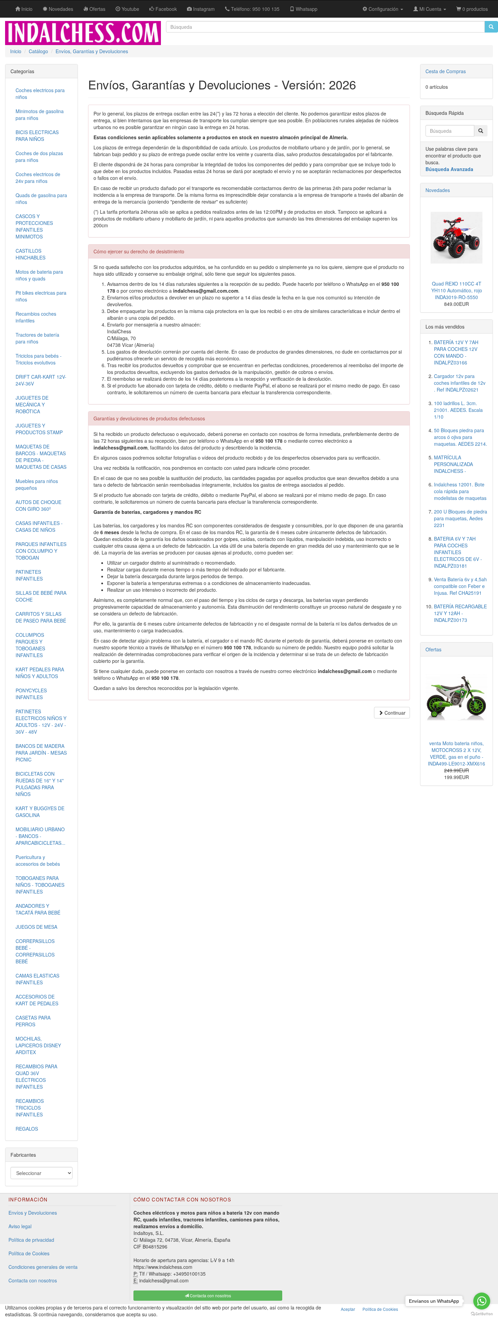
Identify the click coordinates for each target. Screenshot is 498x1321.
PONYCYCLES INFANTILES (31, 693)
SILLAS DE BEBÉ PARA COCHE (41, 596)
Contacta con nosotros (32, 1280)
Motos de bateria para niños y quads (39, 275)
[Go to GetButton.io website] (482, 1314)
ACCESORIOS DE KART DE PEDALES (37, 1000)
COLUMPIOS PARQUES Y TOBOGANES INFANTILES (30, 644)
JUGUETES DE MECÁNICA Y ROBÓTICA (32, 404)
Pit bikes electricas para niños (41, 296)
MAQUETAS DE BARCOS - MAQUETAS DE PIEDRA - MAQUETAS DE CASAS (41, 456)
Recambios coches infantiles (36, 317)
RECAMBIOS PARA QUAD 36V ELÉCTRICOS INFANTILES (36, 1076)
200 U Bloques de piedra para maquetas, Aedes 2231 (460, 518)
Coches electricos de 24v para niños (38, 177)
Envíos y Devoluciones (32, 1212)
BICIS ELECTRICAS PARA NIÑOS (37, 135)
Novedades (438, 190)
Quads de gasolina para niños (41, 198)
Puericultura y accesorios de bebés (38, 860)
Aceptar (348, 1309)
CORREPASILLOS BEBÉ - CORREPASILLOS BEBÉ (35, 951)
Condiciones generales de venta (43, 1266)
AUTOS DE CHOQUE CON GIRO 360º (38, 505)
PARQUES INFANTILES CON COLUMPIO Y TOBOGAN (41, 551)
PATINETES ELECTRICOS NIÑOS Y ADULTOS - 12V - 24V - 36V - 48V (41, 721)
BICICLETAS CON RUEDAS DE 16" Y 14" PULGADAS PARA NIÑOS (40, 783)
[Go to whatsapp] (481, 1301)
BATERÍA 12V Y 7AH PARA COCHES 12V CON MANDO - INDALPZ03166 (456, 352)
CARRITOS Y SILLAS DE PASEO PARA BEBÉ (41, 617)
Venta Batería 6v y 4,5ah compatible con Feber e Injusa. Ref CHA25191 (460, 586)
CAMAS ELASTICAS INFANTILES (37, 979)
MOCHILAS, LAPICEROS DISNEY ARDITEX (38, 1045)
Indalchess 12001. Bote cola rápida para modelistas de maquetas (460, 491)
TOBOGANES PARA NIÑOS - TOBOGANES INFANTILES (40, 885)
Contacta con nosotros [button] (210, 1295)
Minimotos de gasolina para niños (40, 114)
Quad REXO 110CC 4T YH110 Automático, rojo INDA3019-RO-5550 (456, 290)
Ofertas (433, 649)
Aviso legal (20, 1226)
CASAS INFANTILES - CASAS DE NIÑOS (39, 526)
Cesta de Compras (446, 71)
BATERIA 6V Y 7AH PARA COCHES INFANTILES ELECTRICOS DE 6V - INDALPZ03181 (458, 552)
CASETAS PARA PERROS (33, 1021)
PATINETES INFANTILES (29, 575)
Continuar (394, 712)
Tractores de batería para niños (37, 338)
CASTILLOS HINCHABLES (30, 254)
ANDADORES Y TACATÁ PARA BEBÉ (38, 909)
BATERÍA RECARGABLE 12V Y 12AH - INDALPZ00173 (460, 613)
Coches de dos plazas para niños (39, 156)
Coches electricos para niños (40, 93)
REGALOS (27, 1128)
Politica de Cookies (380, 1309)
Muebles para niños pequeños (37, 484)
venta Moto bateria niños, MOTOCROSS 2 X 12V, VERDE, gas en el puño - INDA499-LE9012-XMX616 (456, 753)
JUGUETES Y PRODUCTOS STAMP (39, 429)
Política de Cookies (28, 1253)
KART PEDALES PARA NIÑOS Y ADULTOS (40, 672)
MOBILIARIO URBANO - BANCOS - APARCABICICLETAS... (40, 836)
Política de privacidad (31, 1239)
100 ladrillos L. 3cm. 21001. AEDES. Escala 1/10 (458, 410)
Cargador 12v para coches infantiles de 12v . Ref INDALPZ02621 (459, 383)
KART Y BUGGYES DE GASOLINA (40, 811)
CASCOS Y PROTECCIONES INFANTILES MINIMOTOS (34, 226)
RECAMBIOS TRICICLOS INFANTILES (30, 1107)
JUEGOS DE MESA (36, 926)
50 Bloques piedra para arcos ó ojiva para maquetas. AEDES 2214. (460, 437)
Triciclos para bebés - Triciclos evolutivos (39, 359)
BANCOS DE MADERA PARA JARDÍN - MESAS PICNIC (41, 752)
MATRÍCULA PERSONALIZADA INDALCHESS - (453, 464)
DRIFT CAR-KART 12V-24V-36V (41, 380)
